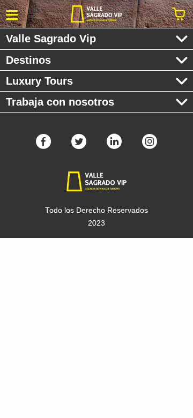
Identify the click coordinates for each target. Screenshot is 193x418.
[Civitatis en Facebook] (43, 145)
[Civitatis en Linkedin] (114, 145)
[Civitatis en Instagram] (149, 145)
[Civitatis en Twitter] (78, 145)
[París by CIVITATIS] (96, 14)
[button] (12, 14)
